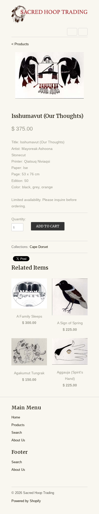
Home (15, 417)
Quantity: (18, 219)
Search (16, 432)
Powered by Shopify (26, 501)
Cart (83, 32)
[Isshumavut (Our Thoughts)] (49, 75)
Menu (72, 32)
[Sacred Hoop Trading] (49, 14)
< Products (20, 44)
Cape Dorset (39, 247)
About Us (18, 440)
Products (18, 425)
